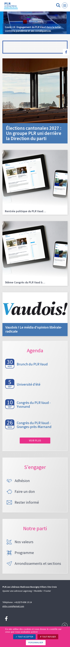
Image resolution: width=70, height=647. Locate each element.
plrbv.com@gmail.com (13, 606)
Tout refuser (49, 636)
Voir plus (35, 440)
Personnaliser (35, 642)
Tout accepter (25, 636)
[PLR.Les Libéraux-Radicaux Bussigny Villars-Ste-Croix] (11, 7)
